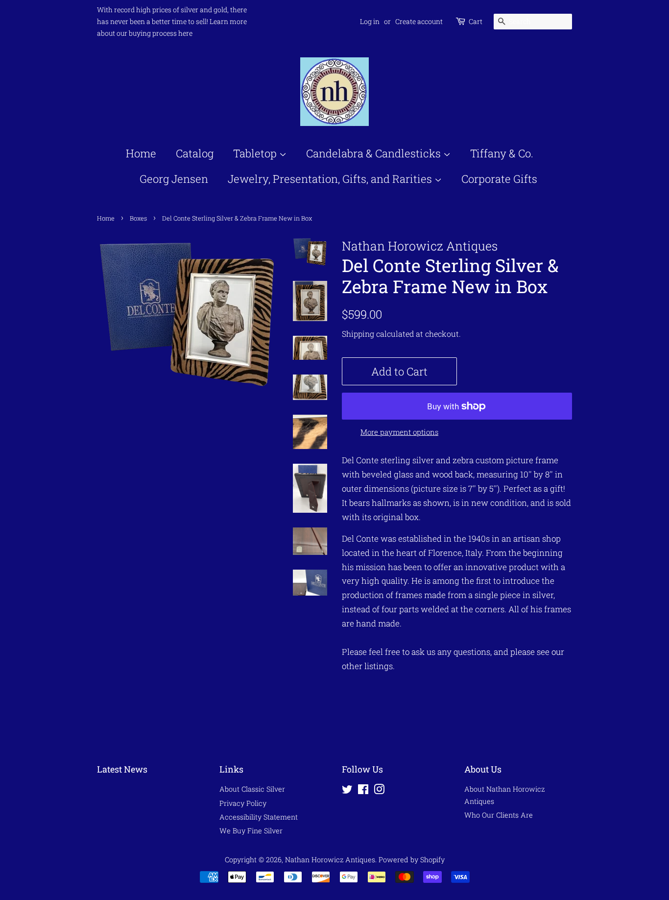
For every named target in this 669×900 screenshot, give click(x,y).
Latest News (122, 769)
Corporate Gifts (499, 179)
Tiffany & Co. (501, 153)
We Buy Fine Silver (251, 830)
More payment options (399, 432)
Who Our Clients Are (498, 815)
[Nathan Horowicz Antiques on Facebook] (363, 791)
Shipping (358, 333)
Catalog (195, 153)
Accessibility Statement (258, 817)
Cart (475, 21)
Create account (419, 21)
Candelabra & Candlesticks (374, 153)
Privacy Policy (242, 803)
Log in (370, 21)
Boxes (138, 218)
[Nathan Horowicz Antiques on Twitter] (347, 791)
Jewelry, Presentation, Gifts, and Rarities (331, 179)
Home (141, 153)
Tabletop (256, 153)
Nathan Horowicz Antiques (330, 859)
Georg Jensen (174, 179)
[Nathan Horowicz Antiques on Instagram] (379, 791)
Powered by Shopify (412, 859)
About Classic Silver (252, 789)
